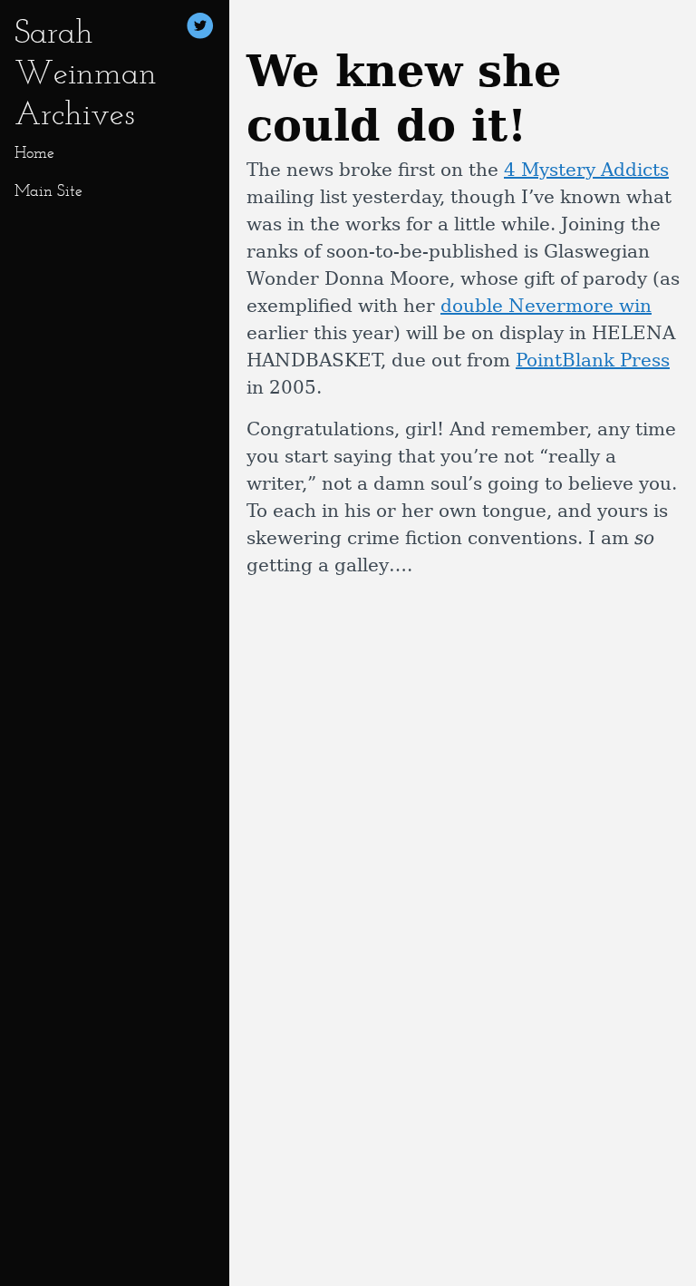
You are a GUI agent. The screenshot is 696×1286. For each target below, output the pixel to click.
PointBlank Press (593, 360)
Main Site (48, 190)
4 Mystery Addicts (586, 169)
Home (34, 152)
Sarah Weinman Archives (85, 72)
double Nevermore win (546, 306)
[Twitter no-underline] (200, 28)
